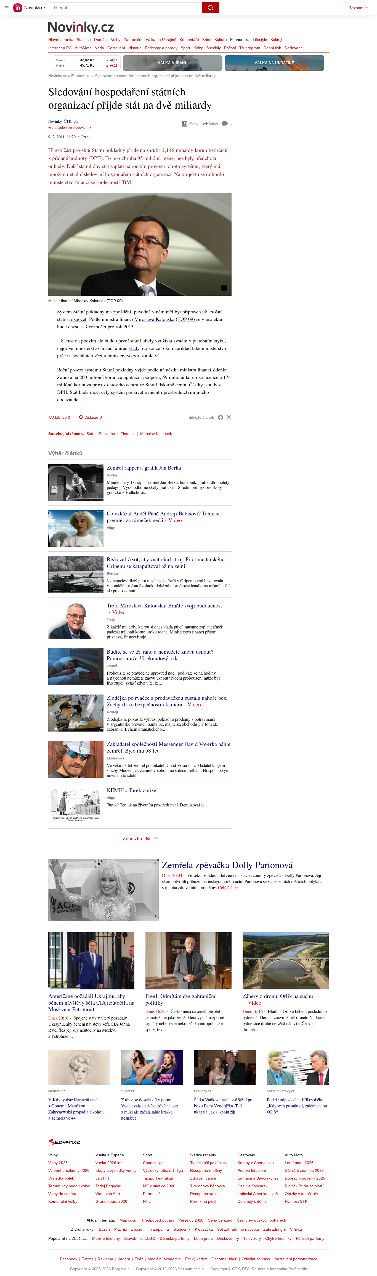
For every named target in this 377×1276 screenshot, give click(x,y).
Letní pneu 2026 (299, 1162)
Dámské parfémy (175, 1238)
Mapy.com (128, 1220)
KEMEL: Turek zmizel (132, 790)
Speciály (213, 48)
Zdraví (112, 666)
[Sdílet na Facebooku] (220, 417)
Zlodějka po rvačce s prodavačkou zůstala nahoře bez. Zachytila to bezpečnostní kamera (167, 701)
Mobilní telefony (106, 1238)
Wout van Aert (107, 1193)
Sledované (293, 48)
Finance (128, 433)
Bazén (104, 1229)
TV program (249, 48)
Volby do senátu (62, 1193)
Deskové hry (228, 1238)
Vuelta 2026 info (109, 1162)
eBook (193, 123)
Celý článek (228, 887)
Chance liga (153, 1162)
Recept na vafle (203, 1193)
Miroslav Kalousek (156, 433)
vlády (134, 348)
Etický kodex (196, 1259)
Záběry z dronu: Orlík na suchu (278, 996)
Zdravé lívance (203, 1178)
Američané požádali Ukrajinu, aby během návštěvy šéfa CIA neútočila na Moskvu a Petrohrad (91, 1002)
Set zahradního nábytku (238, 1229)
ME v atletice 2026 (159, 1186)
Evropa (112, 574)
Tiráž (139, 1259)
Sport (185, 48)
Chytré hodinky (278, 1238)
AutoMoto (83, 48)
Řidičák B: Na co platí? (304, 1186)
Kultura (220, 39)
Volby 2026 (58, 1162)
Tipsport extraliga (158, 1178)
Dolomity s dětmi (252, 1201)
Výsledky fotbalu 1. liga (163, 1170)
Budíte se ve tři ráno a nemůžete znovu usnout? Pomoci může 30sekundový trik (160, 655)
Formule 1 (152, 1193)
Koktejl (276, 39)
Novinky (55, 121)
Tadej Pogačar (108, 1186)
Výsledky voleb (61, 1178)
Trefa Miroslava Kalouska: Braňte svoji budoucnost (164, 605)
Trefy (111, 620)
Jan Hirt (102, 1178)
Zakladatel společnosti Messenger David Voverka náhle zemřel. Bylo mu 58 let (168, 747)
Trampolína (159, 1229)
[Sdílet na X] (229, 417)
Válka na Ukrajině (161, 39)
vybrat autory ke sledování (67, 128)
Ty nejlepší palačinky (208, 1162)
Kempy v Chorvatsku (256, 1162)
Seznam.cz (358, 8)
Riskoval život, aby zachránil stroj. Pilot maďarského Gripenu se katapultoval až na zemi (166, 563)
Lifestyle (260, 39)
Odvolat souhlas (256, 1259)
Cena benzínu (220, 1220)
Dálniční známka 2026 (304, 1170)
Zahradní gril (274, 1229)
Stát (89, 433)
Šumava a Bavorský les (258, 1178)
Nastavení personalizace (295, 1259)
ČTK (67, 121)
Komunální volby (62, 1201)
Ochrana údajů (224, 1259)
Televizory (252, 1238)
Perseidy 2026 (190, 1220)
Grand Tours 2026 (111, 1201)
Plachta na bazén (129, 1229)
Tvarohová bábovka (207, 1186)
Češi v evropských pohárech (261, 1220)
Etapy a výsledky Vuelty (115, 1170)
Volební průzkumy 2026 (68, 1170)
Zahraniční (133, 39)
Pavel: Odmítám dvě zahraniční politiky (180, 999)
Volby (115, 39)
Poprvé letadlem (252, 1170)
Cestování (116, 48)
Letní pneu (203, 1238)
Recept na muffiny (206, 1170)
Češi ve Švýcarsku (254, 1186)
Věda (99, 48)
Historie (135, 48)
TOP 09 (185, 319)
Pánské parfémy (310, 1238)
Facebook (68, 1259)
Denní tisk (272, 48)
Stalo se (84, 39)
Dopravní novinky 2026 (305, 1178)
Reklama (105, 1259)
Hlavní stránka (60, 39)
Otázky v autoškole (301, 1193)
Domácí (101, 39)
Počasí (230, 48)
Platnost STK (296, 1201)
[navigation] (6, 7)
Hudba (112, 475)
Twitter (87, 1259)
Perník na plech (203, 1201)
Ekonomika (239, 39)
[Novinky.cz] (81, 28)
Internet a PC (59, 48)
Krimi (206, 39)
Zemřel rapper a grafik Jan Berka (144, 467)
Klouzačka (204, 1229)
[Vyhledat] (210, 7)
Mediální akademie (164, 1259)
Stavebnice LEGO (139, 1238)
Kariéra (124, 1259)
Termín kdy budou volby (69, 1186)
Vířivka (296, 1229)
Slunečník (181, 1229)
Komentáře (189, 39)
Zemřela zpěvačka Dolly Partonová (227, 864)
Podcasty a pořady (161, 48)
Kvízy (198, 48)
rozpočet (77, 319)
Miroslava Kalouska (154, 319)
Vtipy (111, 528)
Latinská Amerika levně (258, 1193)
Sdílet (213, 123)
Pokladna (107, 433)
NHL (147, 1201)
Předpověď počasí (158, 1220)
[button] (140, 244)
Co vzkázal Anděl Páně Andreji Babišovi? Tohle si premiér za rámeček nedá (163, 517)
